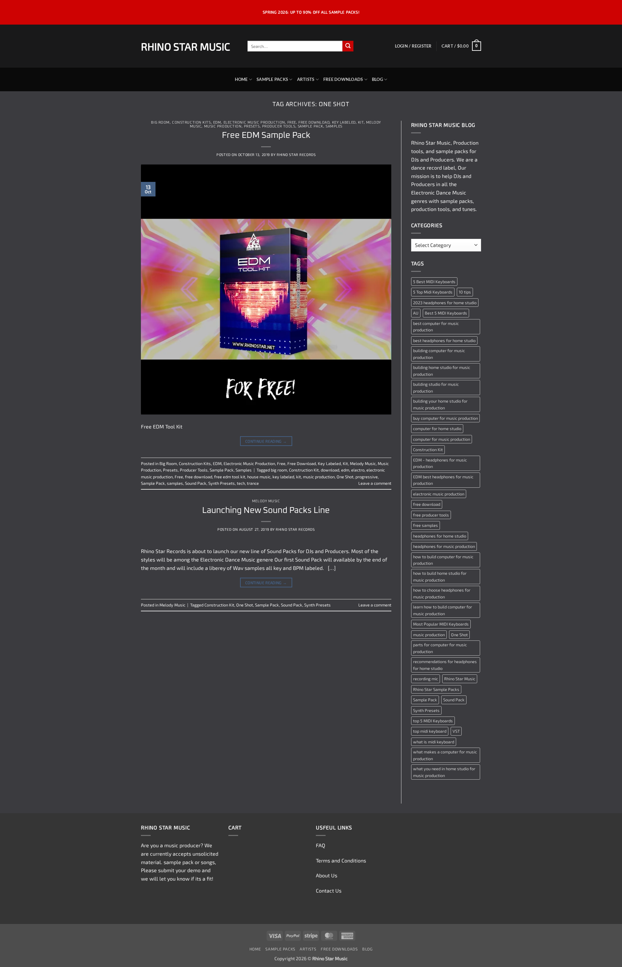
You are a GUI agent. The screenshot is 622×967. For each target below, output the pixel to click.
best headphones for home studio (444, 340)
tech (241, 483)
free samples (425, 525)
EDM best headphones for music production (443, 480)
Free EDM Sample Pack (266, 135)
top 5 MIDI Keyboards (433, 720)
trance (253, 483)
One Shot (345, 476)
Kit (361, 122)
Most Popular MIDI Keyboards (441, 624)
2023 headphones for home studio (445, 302)
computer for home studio (437, 428)
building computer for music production (439, 354)
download (330, 469)
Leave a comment (374, 483)
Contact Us (328, 890)
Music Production (223, 126)
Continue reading (266, 441)
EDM (217, 122)
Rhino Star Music (185, 46)
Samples (334, 126)
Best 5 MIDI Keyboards (446, 313)
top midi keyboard (429, 731)
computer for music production (441, 439)
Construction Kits (191, 122)
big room (279, 469)
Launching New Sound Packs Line (266, 510)
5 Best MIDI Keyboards (434, 281)
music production (319, 476)
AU (416, 313)
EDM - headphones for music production (440, 463)
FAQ (320, 845)
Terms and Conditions (341, 860)
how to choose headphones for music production (441, 593)
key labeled (283, 476)
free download (198, 476)
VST (456, 731)
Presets (252, 126)
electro (357, 469)
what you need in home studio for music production (444, 772)
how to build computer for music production (443, 560)
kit (298, 476)
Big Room (160, 122)
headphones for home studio (439, 536)
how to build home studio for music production (439, 576)
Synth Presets (221, 483)
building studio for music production (436, 387)
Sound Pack (195, 483)
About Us (326, 875)
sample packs (452, 151)
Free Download (313, 122)
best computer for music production (436, 326)
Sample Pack (310, 126)
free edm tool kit (229, 476)
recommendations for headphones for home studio (445, 665)
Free (291, 122)
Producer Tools (278, 126)
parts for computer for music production (440, 648)
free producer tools (431, 514)
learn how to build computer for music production (442, 610)
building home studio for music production (441, 370)
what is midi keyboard (433, 741)
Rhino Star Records (296, 154)
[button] (413, 45)
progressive (366, 476)
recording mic (425, 678)
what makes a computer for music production (445, 755)
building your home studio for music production (440, 404)
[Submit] (347, 46)
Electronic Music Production (254, 122)
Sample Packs (272, 79)
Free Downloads (343, 79)
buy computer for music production (445, 418)
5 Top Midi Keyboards (433, 292)
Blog (377, 79)
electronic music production (438, 493)
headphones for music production (444, 546)
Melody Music (363, 463)
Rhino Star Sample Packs (436, 689)
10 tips (465, 292)
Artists (306, 79)
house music (259, 476)
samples (175, 483)
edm (345, 469)
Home (241, 79)
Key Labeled (344, 122)
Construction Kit (304, 469)
